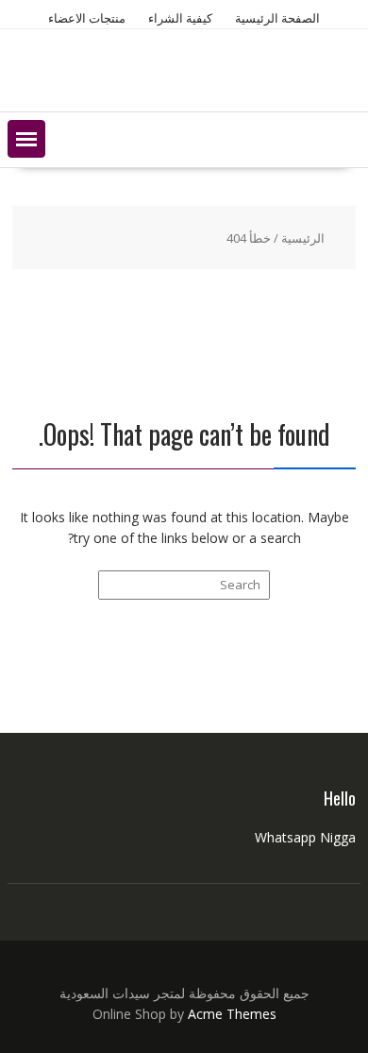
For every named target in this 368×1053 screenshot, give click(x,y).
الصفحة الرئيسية (277, 17)
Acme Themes (232, 1014)
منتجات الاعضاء (86, 17)
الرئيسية (303, 237)
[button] (26, 139)
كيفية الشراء (180, 17)
